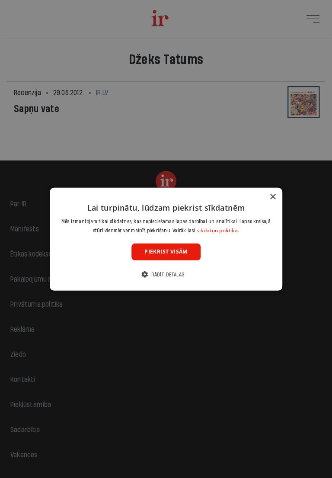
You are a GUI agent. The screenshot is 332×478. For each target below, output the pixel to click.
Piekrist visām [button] (166, 251)
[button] (166, 274)
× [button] (272, 196)
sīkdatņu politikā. (218, 230)
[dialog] (166, 238)
